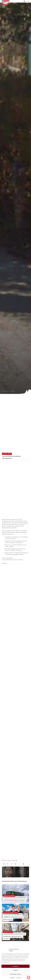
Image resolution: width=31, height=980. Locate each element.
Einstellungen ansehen (15, 974)
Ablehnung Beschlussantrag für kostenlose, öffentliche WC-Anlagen (14, 936)
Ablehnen (15, 970)
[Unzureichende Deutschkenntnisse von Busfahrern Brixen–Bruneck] (15, 893)
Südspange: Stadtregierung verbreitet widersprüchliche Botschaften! (13, 917)
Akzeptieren (15, 966)
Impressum (19, 977)
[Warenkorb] (28, 1)
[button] (24, 1)
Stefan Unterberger (12, 860)
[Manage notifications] (28, 977)
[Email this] (4, 864)
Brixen (5, 860)
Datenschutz (12, 977)
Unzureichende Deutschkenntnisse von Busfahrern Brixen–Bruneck (14, 899)
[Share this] (8, 864)
